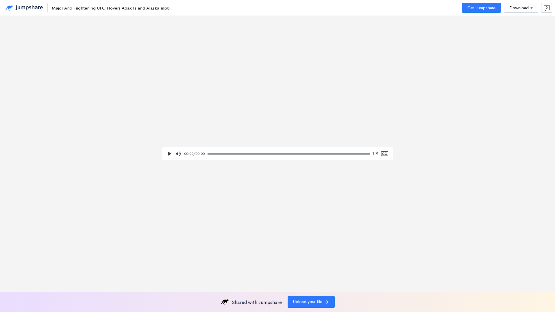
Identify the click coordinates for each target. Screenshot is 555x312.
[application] (277, 153)
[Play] (169, 153)
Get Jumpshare (481, 7)
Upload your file (307, 301)
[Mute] (178, 153)
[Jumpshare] (24, 8)
